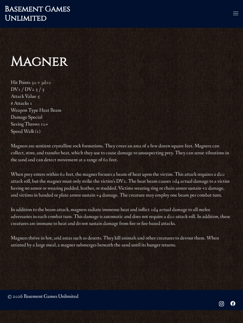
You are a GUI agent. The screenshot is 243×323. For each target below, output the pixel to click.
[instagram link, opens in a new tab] (221, 303)
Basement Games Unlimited (37, 13)
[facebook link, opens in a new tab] (232, 303)
